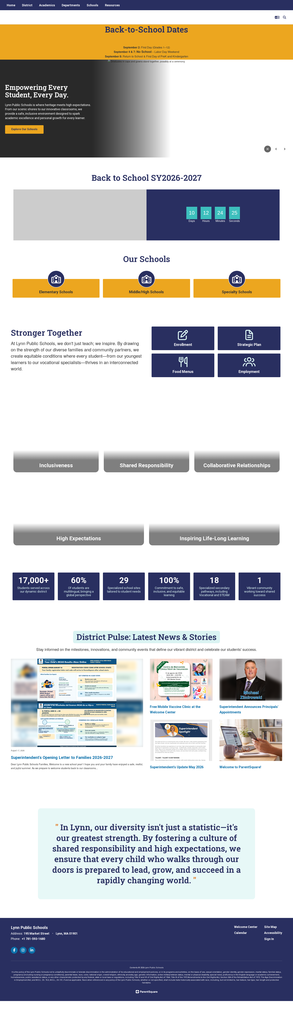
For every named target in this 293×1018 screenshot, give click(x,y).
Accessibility (273, 933)
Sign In (269, 939)
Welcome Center (245, 927)
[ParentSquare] (146, 991)
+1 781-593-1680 (33, 939)
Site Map (270, 927)
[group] (56, 438)
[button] (277, 17)
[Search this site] (284, 17)
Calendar (240, 933)
